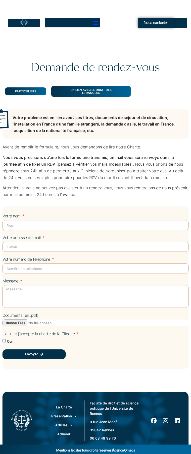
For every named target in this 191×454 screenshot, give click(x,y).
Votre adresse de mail (22, 238)
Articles (61, 425)
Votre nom (12, 216)
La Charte (64, 407)
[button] (95, 22)
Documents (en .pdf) (20, 315)
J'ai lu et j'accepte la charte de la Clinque (39, 334)
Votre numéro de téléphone (26, 259)
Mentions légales (68, 450)
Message (10, 281)
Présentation (61, 416)
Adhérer (63, 434)
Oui (9, 341)
